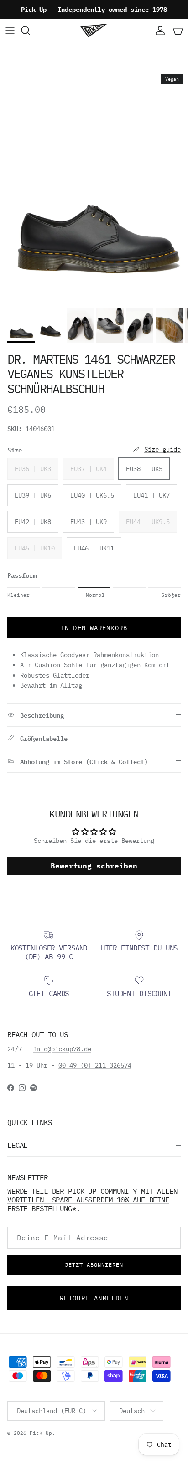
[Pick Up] (94, 30)
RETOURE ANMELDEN (94, 1298)
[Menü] (10, 31)
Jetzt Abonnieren (94, 1264)
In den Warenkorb (94, 628)
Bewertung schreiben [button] (94, 865)
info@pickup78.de (62, 1049)
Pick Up (41, 1433)
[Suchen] (30, 31)
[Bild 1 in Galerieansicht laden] (94, 187)
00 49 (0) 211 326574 (94, 1065)
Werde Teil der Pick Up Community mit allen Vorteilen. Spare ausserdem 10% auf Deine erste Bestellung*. (92, 1200)
